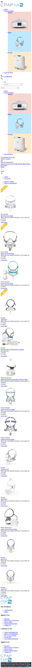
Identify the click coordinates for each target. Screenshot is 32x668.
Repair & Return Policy (11, 623)
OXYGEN (12, 157)
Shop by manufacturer (10, 183)
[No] (30, 666)
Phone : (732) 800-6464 (11, 634)
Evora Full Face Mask (7, 283)
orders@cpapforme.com (11, 632)
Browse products (9, 11)
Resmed (20, 164)
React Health (13, 164)
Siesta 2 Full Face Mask (7, 253)
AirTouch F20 (5, 469)
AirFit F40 (4, 319)
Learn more (4, 222)
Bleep (24, 164)
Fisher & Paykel (5, 164)
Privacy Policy (8, 622)
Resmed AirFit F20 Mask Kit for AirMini (12, 349)
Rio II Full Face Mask (7, 216)
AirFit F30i (4, 499)
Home (6, 9)
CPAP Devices (8, 610)
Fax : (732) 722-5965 (10, 635)
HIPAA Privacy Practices (11, 620)
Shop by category (9, 181)
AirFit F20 (4, 589)
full (2, 160)
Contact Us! (7, 625)
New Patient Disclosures (11, 638)
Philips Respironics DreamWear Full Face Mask (14, 379)
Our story (7, 619)
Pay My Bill (7, 637)
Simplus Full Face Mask (7, 439)
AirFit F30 (4, 559)
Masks (7, 157)
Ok (28, 666)
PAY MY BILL (8, 72)
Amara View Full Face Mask (9, 529)
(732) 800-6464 (7, 76)
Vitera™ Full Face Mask (8, 409)
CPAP (3, 157)
